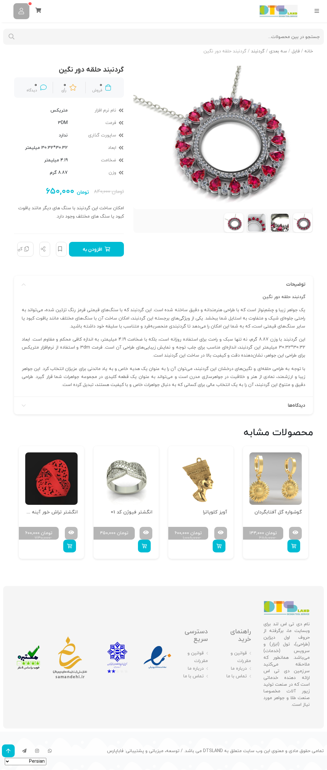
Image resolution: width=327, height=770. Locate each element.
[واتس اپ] (49, 750)
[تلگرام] (24, 750)
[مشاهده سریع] (295, 533)
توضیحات (295, 284)
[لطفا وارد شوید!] (21, 11)
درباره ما (239, 669)
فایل (296, 51)
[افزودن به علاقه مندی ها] (61, 249)
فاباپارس (115, 751)
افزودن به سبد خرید (94, 251)
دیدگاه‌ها (296, 405)
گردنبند (258, 51)
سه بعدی (278, 51)
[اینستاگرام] (37, 750)
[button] (293, 546)
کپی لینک (19, 249)
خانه (308, 51)
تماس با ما (236, 676)
